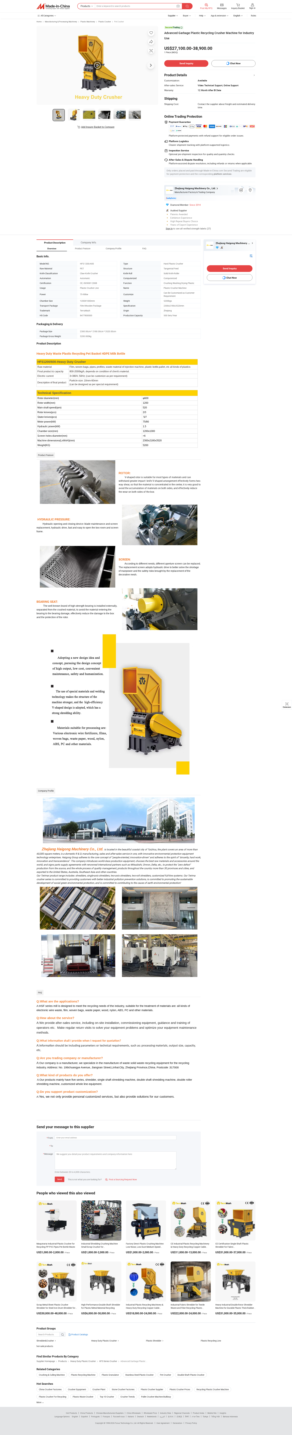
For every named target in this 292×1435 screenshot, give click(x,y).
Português (95, 1416)
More (39, 1402)
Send (59, 1179)
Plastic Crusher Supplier (152, 1389)
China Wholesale (134, 1413)
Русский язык (119, 1416)
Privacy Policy (191, 1423)
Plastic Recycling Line (211, 1340)
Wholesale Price (150, 1413)
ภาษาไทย (196, 1416)
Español (84, 1416)
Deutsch (140, 1416)
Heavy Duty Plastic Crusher (104, 1340)
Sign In (169, 228)
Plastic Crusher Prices (180, 1389)
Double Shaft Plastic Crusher (190, 1374)
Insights (223, 1413)
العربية (162, 1416)
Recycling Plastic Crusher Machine (212, 1389)
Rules (253, 15)
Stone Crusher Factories (123, 1389)
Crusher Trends (127, 1396)
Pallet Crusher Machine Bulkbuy (156, 1396)
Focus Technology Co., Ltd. (126, 1423)
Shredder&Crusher (45, 1340)
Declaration (177, 1423)
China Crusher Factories (50, 1389)
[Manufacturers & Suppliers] (53, 6)
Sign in (252, 8)
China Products (86, 1413)
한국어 (170, 1416)
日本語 (179, 1416)
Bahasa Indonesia (230, 1416)
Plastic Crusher (104, 21)
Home (39, 21)
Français (106, 1416)
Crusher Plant (98, 1389)
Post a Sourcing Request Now (121, 1179)
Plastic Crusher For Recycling (52, 1396)
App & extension (218, 15)
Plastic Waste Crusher (83, 1396)
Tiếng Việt (215, 1416)
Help (201, 15)
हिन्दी (187, 1416)
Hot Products (71, 1413)
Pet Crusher (119, 21)
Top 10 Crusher (107, 1396)
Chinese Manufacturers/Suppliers (109, 1413)
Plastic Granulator (110, 1374)
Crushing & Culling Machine (52, 1374)
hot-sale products (44, 1346)
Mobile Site (211, 1413)
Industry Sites (165, 1413)
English (75, 1416)
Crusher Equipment (77, 1389)
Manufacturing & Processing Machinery (61, 21)
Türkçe (205, 1416)
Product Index (198, 1413)
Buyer (185, 15)
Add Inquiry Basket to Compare (97, 127)
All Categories (47, 15)
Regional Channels (182, 1413)
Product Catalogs (79, 1334)
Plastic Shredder (153, 1340)
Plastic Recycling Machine (83, 1374)
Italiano (131, 1416)
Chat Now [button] (235, 63)
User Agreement (163, 1423)
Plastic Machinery (87, 21)
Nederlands (151, 1416)
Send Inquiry (186, 63)
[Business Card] (251, 255)
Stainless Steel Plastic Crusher (139, 1374)
